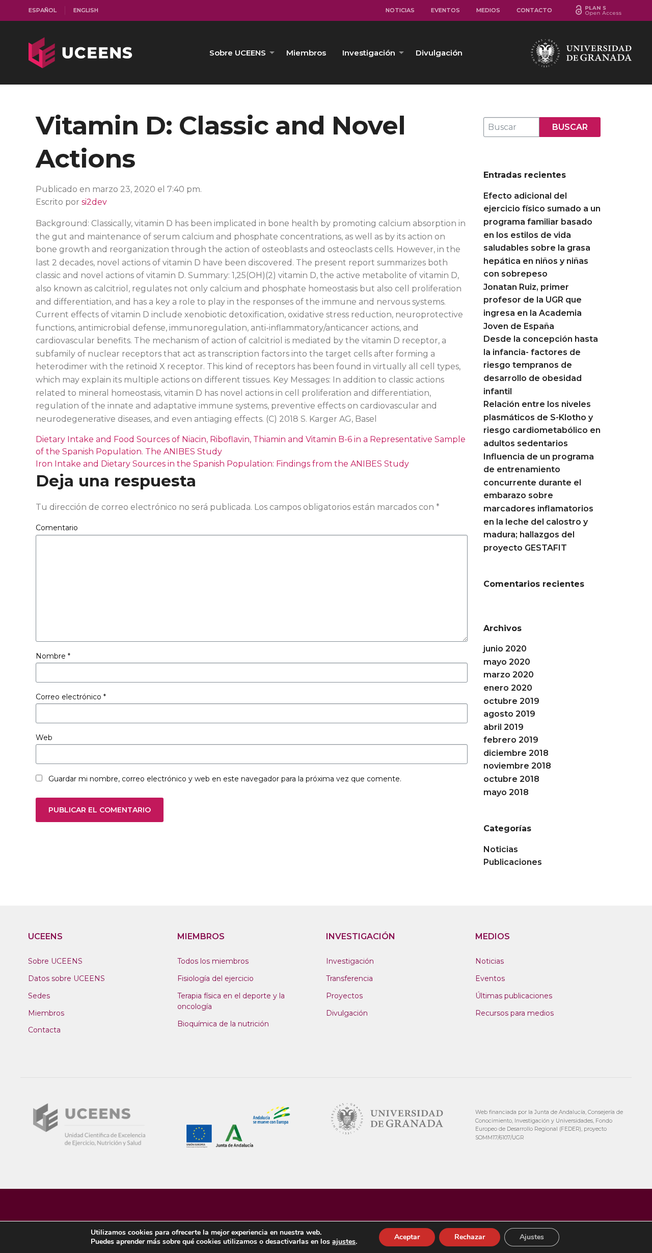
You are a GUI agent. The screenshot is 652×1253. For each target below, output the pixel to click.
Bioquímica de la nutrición (223, 1023)
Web (44, 737)
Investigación (368, 53)
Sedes (39, 995)
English (85, 10)
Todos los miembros (213, 961)
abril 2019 (503, 727)
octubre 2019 (511, 701)
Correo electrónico (71, 696)
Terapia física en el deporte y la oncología (231, 1001)
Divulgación (439, 53)
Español (43, 10)
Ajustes (532, 1237)
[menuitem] (42, 10)
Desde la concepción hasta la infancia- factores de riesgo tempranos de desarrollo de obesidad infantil (540, 365)
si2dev (94, 202)
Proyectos (344, 995)
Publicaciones (512, 862)
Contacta (44, 1029)
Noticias (400, 10)
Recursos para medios (514, 1013)
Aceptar (407, 1237)
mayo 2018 (506, 792)
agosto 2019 (509, 714)
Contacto (534, 10)
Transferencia (349, 978)
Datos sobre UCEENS (66, 978)
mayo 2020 (506, 662)
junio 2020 (505, 648)
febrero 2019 (510, 740)
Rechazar (469, 1237)
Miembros (306, 53)
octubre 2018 (511, 779)
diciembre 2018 (516, 753)
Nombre (53, 656)
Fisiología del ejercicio (215, 978)
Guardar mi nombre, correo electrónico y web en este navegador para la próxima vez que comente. (224, 778)
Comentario (57, 527)
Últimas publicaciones (513, 995)
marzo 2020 (508, 674)
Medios (488, 10)
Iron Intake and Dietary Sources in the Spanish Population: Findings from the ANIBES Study (222, 464)
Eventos (445, 10)
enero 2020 (507, 688)
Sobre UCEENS (237, 53)
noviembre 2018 (517, 766)
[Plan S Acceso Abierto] (598, 10)
